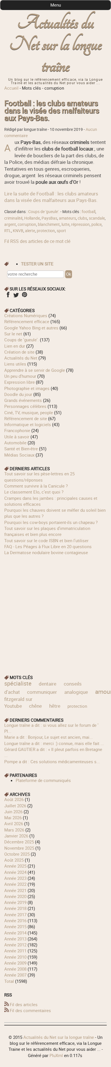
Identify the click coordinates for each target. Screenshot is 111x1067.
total (9, 981)
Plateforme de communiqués (43, 780)
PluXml (56, 1055)
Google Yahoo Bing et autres (31, 328)
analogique (76, 692)
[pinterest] (24, 296)
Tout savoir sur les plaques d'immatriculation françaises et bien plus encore (47, 531)
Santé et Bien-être (21, 448)
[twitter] (16, 296)
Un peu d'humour (20, 376)
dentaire (47, 683)
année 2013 (15, 939)
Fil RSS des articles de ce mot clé (37, 241)
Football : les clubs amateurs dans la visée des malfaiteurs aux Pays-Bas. (51, 110)
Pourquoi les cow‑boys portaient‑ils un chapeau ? (51, 522)
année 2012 (15, 945)
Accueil (11, 88)
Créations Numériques (25, 315)
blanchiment (49, 224)
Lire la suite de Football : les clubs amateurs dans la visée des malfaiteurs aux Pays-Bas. (51, 196)
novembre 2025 (19, 848)
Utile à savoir (16, 436)
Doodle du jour (18, 394)
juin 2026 (13, 811)
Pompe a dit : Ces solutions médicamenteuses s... (52, 761)
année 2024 (15, 872)
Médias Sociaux (19, 455)
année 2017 (15, 914)
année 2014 (15, 933)
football (88, 211)
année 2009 (15, 963)
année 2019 (15, 902)
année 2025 (15, 866)
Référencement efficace (26, 321)
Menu (55, 5)
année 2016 (15, 920)
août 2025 (14, 860)
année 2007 (15, 975)
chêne (35, 706)
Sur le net (13, 334)
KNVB (18, 230)
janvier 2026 (16, 836)
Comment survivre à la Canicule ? (36, 486)
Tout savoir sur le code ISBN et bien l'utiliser (46, 540)
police (96, 224)
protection (46, 230)
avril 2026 (13, 823)
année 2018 (15, 908)
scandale (97, 218)
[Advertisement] (55, 611)
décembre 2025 (19, 842)
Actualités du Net (20, 358)
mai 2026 (13, 817)
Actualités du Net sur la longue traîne (55, 44)
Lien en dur (14, 346)
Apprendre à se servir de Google (34, 370)
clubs (82, 218)
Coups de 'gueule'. (43, 211)
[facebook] (7, 296)
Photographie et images (27, 388)
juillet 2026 (15, 805)
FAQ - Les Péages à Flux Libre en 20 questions (48, 546)
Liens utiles (15, 364)
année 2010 (15, 957)
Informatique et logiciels (27, 424)
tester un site (37, 264)
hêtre (54, 706)
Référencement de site (25, 418)
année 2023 (15, 878)
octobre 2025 (17, 854)
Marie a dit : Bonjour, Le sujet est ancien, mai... (48, 737)
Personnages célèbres (25, 406)
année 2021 (15, 890)
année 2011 (15, 951)
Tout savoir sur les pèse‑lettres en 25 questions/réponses (39, 476)
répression (80, 224)
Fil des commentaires (30, 1010)
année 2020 (15, 896)
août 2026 (14, 799)
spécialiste (18, 683)
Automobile (15, 442)
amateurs (67, 218)
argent (10, 224)
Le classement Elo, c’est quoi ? (33, 492)
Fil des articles (24, 1004)
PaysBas (49, 218)
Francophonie (17, 430)
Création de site (19, 352)
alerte (30, 230)
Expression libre (19, 382)
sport (61, 230)
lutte (65, 224)
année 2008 (15, 969)
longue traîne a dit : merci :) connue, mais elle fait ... (54, 743)
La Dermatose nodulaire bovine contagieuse (46, 552)
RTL (7, 230)
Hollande (32, 218)
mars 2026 (14, 830)
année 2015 (15, 926)
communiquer (42, 692)
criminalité (13, 218)
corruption (27, 224)
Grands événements (23, 400)
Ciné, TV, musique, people (28, 412)
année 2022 (15, 884)
